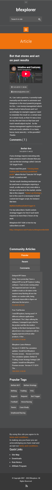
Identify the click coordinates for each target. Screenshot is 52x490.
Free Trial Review (18, 310)
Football (14, 402)
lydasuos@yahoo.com (21, 92)
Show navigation (26, 29)
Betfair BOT (15, 385)
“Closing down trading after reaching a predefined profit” (24, 171)
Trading (23, 391)
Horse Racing (26, 402)
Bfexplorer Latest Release (21, 345)
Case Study (24, 407)
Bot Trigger (35, 396)
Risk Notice (17, 462)
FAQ (32, 391)
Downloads (17, 459)
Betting (14, 391)
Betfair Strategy (30, 385)
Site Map (15, 455)
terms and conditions (19, 437)
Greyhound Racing (18, 413)
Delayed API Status (19, 276)
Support (14, 396)
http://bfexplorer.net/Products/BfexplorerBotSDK (29, 230)
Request (24, 396)
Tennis (13, 407)
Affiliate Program (19, 466)
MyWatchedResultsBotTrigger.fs (22, 206)
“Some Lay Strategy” (33, 193)
